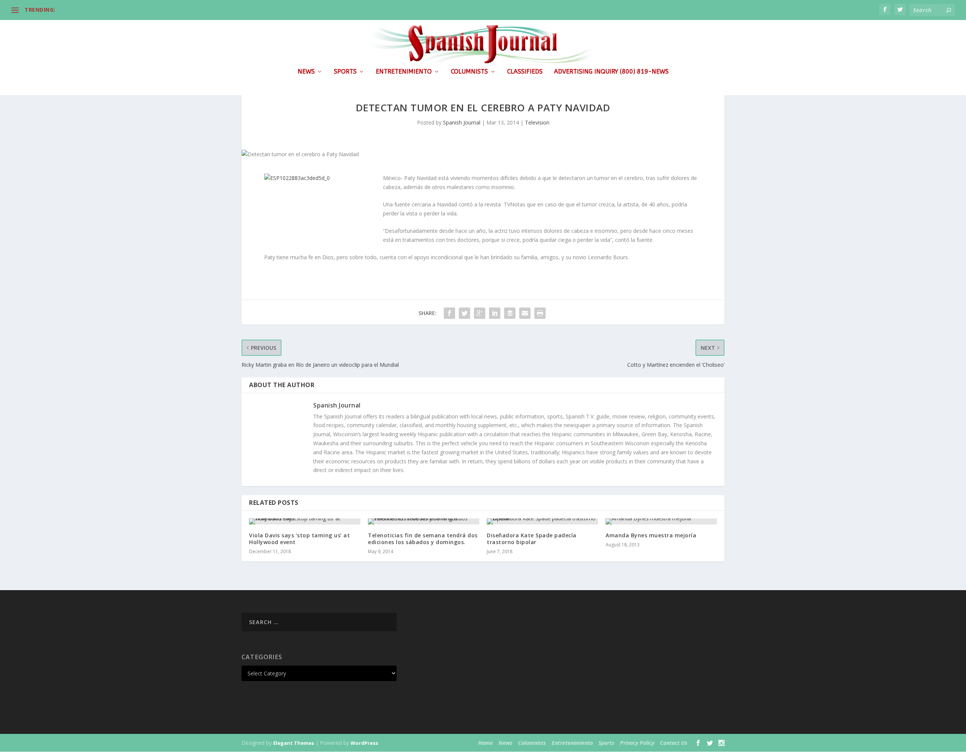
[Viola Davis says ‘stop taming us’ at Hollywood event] (304, 521)
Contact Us (674, 742)
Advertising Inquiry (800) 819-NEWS (611, 72)
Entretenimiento (404, 72)
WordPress (364, 743)
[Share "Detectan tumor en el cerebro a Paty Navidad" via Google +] (479, 313)
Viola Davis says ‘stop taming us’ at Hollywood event (299, 539)
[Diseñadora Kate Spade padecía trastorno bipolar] (542, 521)
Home (485, 742)
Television (537, 122)
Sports (345, 72)
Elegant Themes (293, 743)
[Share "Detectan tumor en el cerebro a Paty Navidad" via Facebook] (449, 313)
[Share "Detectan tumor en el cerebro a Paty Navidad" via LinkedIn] (494, 313)
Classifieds (525, 72)
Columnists (469, 72)
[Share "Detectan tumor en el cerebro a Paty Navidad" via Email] (524, 313)
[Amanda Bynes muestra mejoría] (661, 521)
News (306, 72)
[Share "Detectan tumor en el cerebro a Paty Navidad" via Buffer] (509, 313)
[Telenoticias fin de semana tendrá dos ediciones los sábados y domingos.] (423, 521)
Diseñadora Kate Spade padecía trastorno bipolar (532, 539)
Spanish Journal (461, 122)
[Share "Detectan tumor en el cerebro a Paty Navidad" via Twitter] (464, 313)
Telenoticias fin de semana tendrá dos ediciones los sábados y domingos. (423, 539)
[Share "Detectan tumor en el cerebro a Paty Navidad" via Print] (540, 313)
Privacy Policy (637, 742)
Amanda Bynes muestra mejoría (651, 535)
